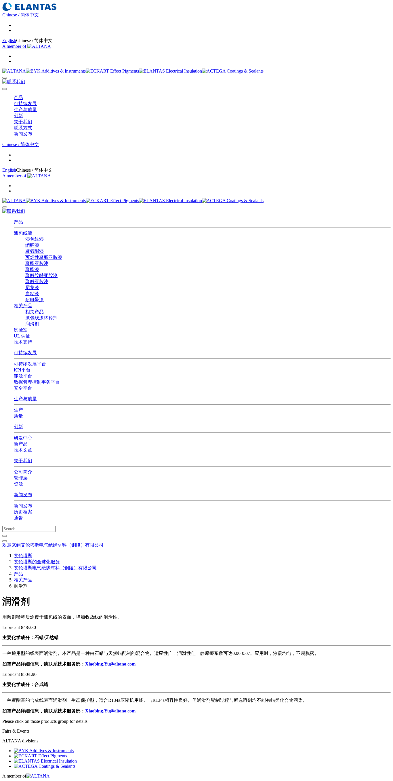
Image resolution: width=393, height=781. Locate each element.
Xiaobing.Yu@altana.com (110, 663)
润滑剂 (32, 323)
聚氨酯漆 (34, 251)
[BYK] (56, 71)
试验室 (21, 329)
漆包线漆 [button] (23, 233)
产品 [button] (18, 97)
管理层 (21, 477)
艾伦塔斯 (23, 555)
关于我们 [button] (23, 121)
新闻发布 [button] (23, 133)
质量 (18, 416)
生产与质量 (25, 398)
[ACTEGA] (233, 71)
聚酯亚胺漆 (36, 263)
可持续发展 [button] (25, 103)
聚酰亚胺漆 (36, 281)
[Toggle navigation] (4, 89)
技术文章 (23, 450)
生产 (18, 409)
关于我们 (23, 460)
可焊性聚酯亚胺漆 (43, 257)
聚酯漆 (32, 269)
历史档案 (23, 511)
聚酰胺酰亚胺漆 (41, 275)
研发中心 (23, 437)
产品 (18, 221)
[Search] (4, 78)
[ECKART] (112, 71)
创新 (18, 426)
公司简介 (23, 471)
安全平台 (23, 388)
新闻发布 (23, 494)
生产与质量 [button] (25, 109)
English (9, 40)
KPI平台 (22, 369)
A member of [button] (14, 46)
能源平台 (23, 376)
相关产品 (34, 311)
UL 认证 (22, 335)
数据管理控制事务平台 (37, 382)
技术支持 (23, 342)
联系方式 (23, 127)
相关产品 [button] (23, 305)
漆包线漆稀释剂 (41, 317)
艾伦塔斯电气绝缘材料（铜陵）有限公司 (55, 567)
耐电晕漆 (34, 299)
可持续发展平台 (30, 363)
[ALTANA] (14, 71)
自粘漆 (32, 293)
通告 (18, 517)
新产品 (21, 443)
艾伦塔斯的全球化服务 (37, 561)
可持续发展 (25, 352)
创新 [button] (18, 115)
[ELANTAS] (170, 71)
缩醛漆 (32, 245)
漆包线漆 (34, 239)
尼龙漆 (32, 287)
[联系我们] (13, 81)
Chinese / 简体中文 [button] (20, 14)
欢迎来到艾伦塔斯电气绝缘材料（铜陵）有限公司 (53, 545)
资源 (18, 484)
